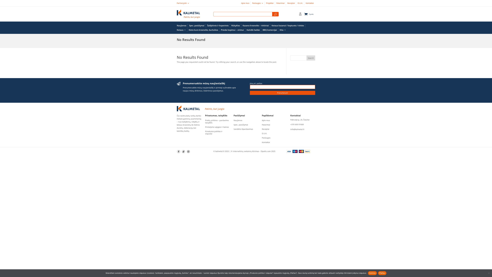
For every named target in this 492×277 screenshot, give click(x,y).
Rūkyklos (235, 25)
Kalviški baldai (253, 30)
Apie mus (245, 3)
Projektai (270, 3)
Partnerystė (182, 3)
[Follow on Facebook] (178, 151)
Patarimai (280, 3)
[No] (489, 273)
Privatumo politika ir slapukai (213, 132)
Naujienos (181, 25)
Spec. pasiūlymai (196, 25)
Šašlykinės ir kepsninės (218, 25)
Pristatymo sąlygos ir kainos (217, 127)
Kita (281, 30)
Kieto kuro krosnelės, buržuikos (203, 30)
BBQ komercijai (270, 30)
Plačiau (382, 273)
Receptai (291, 3)
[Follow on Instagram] (188, 151)
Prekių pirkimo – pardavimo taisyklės (217, 121)
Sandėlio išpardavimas (243, 129)
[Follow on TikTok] (183, 151)
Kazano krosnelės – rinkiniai (256, 25)
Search (275, 14)
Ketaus (180, 30)
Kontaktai (310, 3)
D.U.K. (300, 3)
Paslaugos (256, 3)
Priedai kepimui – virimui (232, 30)
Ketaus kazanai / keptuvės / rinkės (288, 25)
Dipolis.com (266, 151)
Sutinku (372, 273)
